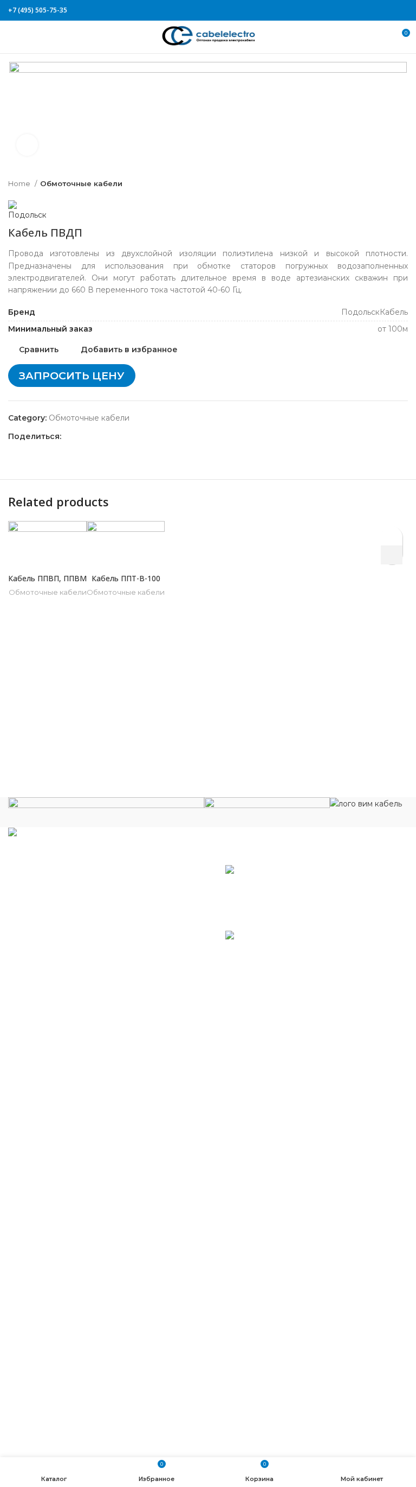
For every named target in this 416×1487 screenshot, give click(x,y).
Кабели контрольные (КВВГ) (72, 1134)
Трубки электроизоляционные (76, 1429)
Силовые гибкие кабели (64, 1364)
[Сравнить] (47, 554)
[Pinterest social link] (376, 10)
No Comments (297, 919)
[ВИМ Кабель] (366, 803)
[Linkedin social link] (389, 10)
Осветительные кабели (62, 1274)
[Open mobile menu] (13, 37)
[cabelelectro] (267, 806)
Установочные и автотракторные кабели (96, 1413)
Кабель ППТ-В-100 (126, 578)
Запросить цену (72, 375)
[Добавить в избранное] (391, 535)
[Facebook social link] (352, 10)
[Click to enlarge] (27, 145)
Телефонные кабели (57, 1381)
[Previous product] (380, 183)
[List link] (104, 919)
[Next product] (402, 183)
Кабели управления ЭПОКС (71, 1086)
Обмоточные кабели (81, 183)
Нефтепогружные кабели (67, 1241)
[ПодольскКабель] (106, 811)
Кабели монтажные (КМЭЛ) (71, 1225)
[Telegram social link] (401, 10)
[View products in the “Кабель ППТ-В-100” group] (391, 554)
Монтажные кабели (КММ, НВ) (77, 1209)
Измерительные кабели (63, 1118)
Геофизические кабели (62, 1102)
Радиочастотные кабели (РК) (74, 1289)
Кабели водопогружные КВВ (74, 1070)
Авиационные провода (62, 1054)
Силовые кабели (49, 1306)
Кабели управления (56, 1397)
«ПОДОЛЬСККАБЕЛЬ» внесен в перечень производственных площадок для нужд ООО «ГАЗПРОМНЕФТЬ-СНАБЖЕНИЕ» (296, 965)
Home (20, 183)
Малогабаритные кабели (66, 1150)
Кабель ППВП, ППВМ (47, 578)
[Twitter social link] (364, 10)
